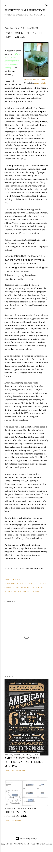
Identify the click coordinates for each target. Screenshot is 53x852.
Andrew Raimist (40, 83)
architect (8, 587)
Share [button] (7, 579)
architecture (18, 587)
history (34, 587)
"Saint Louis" (33, 583)
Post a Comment (18, 770)
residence (35, 591)
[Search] (46, 4)
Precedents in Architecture (16, 814)
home (40, 587)
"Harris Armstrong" (19, 583)
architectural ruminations (25, 10)
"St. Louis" (43, 583)
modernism (25, 591)
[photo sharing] (35, 76)
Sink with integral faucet (34, 79)
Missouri (8, 591)
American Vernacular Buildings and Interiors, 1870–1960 (24, 761)
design (27, 587)
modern (15, 591)
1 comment (16, 820)
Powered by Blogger (29, 838)
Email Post (16, 579)
